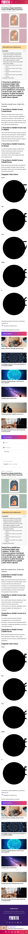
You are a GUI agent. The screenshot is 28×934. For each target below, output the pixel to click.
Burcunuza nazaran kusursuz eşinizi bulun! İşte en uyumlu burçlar (13, 430)
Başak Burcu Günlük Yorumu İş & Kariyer (13, 537)
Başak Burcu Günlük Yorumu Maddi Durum (14, 541)
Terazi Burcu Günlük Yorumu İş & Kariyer (13, 72)
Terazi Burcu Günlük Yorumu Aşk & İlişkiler (14, 69)
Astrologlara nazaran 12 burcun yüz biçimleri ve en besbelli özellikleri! (13, 365)
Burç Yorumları (4, 350)
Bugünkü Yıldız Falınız (8, 78)
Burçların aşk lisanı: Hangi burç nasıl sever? (12, 414)
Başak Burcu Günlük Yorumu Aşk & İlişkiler (14, 534)
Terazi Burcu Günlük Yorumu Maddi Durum (14, 75)
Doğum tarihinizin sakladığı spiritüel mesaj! (12, 348)
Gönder (6, 464)
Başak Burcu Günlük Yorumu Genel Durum (14, 531)
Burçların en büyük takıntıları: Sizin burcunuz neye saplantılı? (12, 382)
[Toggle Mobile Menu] (11, 1)
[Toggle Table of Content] (23, 51)
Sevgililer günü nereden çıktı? (9, 398)
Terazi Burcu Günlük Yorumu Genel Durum (14, 66)
